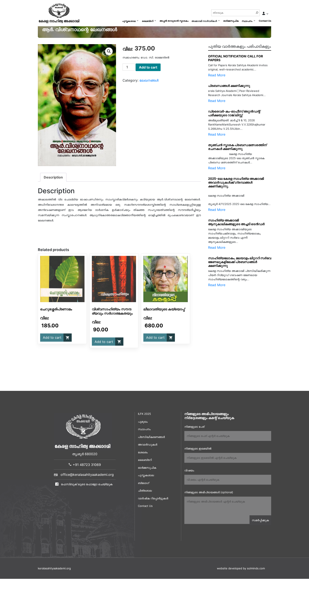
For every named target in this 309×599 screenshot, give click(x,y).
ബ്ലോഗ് (143, 483)
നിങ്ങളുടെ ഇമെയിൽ (197, 448)
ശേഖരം (143, 452)
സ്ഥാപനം (247, 21)
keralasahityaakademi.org (54, 568)
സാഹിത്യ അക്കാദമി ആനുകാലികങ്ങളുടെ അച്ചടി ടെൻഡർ (236, 222)
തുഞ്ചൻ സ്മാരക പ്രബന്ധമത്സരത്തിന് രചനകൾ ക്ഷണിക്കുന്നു (238, 147)
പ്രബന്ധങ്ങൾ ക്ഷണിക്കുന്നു (229, 86)
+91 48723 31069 (86, 465)
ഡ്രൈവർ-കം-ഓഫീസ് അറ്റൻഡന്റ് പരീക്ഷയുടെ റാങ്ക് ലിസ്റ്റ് (234, 113)
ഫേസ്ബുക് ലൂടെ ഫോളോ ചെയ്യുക (86, 484)
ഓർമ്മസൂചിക (231, 20)
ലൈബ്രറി (147, 21)
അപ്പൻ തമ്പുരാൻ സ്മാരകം (174, 20)
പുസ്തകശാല (129, 21)
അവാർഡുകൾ (147, 444)
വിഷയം (189, 470)
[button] (109, 51)
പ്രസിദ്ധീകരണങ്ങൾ (151, 437)
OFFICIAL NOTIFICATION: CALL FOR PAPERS (235, 58)
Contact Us (265, 20)
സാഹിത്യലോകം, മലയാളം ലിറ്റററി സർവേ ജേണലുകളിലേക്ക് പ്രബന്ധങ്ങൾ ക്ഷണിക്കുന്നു (239, 262)
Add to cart (148, 67)
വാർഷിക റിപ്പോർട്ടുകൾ (153, 498)
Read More (216, 75)
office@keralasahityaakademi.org (87, 474)
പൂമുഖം (143, 421)
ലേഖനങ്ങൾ (148, 80)
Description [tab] (53, 177)
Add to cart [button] (52, 337)
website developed (229, 568)
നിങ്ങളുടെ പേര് (194, 426)
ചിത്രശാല (145, 490)
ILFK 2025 (144, 413)
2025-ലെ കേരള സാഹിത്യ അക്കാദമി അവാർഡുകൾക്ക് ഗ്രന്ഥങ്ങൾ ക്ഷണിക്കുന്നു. (236, 182)
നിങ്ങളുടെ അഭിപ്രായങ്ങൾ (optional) (208, 492)
